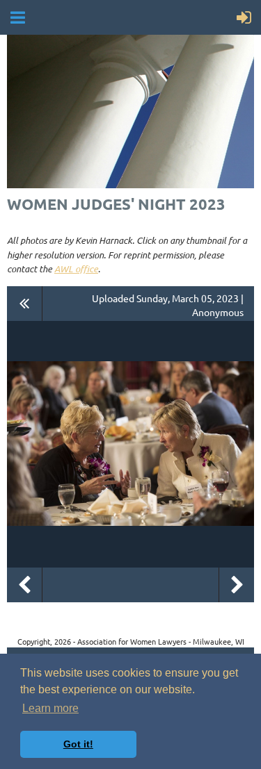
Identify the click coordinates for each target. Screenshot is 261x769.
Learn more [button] (50, 708)
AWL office (76, 269)
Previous (24, 585)
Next (236, 585)
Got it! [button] (78, 744)
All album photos (24, 303)
